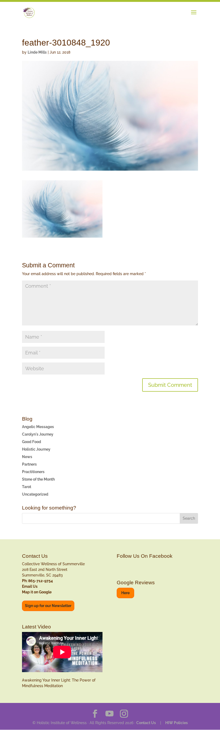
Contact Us (146, 723)
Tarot (26, 487)
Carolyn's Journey (37, 434)
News (27, 457)
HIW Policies (176, 723)
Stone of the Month (38, 479)
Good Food (31, 442)
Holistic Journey (36, 449)
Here (125, 593)
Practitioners (33, 472)
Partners (29, 464)
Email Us (30, 586)
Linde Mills (37, 52)
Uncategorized (35, 494)
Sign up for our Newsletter (48, 606)
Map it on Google (37, 592)
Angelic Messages (38, 427)
